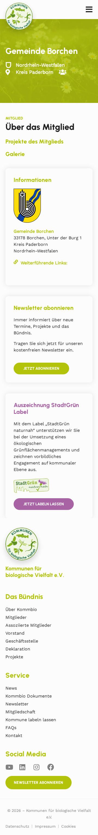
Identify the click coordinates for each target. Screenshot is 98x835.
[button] (89, 9)
